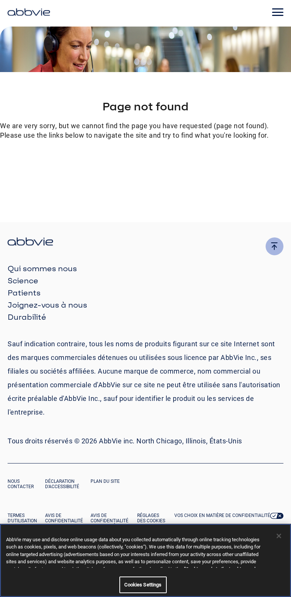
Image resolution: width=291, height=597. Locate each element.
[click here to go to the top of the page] (274, 246)
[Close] (279, 536)
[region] (145, 560)
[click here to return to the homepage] (29, 13)
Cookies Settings (142, 585)
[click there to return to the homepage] (145, 242)
